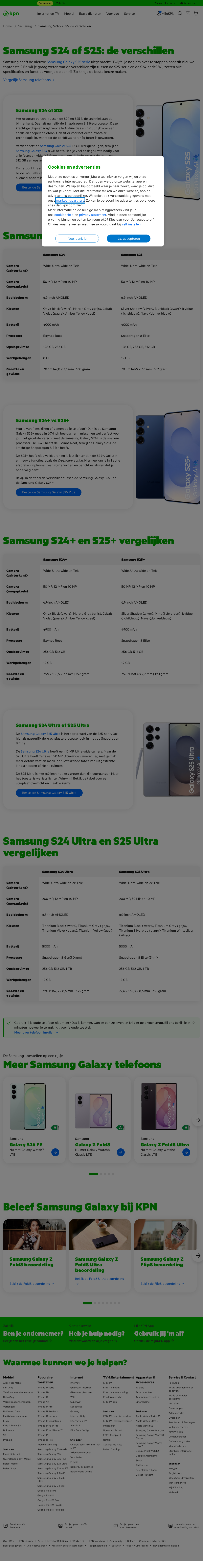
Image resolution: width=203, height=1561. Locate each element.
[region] (103, 201)
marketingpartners (70, 200)
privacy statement (92, 215)
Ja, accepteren (129, 239)
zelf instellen (131, 224)
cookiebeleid (64, 215)
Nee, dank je (77, 239)
